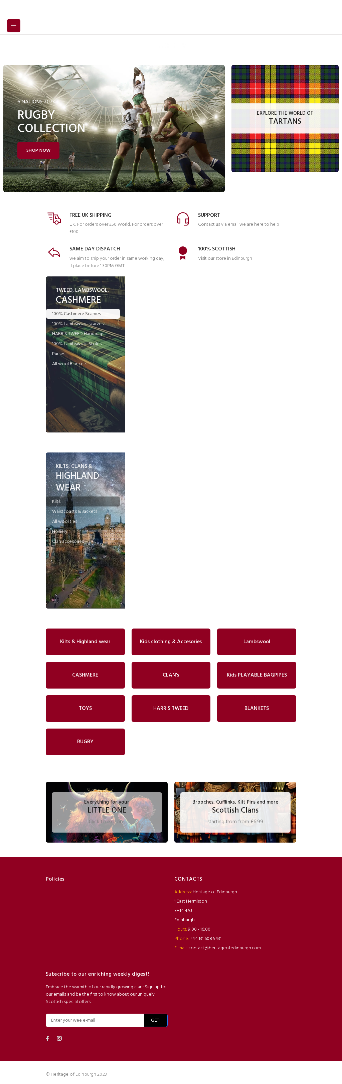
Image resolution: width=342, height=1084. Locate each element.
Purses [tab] (58, 354)
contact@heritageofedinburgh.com (224, 948)
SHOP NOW (38, 150)
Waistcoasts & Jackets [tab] (74, 511)
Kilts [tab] (56, 501)
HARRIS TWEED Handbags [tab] (78, 334)
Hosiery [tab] (59, 531)
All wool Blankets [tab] (69, 364)
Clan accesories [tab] (68, 542)
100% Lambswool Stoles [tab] (77, 344)
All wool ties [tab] (64, 521)
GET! (156, 1020)
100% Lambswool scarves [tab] (78, 324)
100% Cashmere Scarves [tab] (76, 314)
